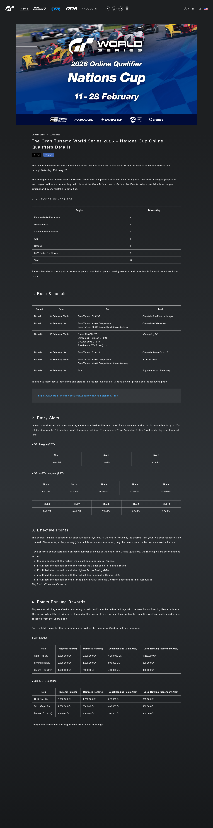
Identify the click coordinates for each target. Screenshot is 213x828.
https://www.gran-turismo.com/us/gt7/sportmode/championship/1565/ (78, 395)
